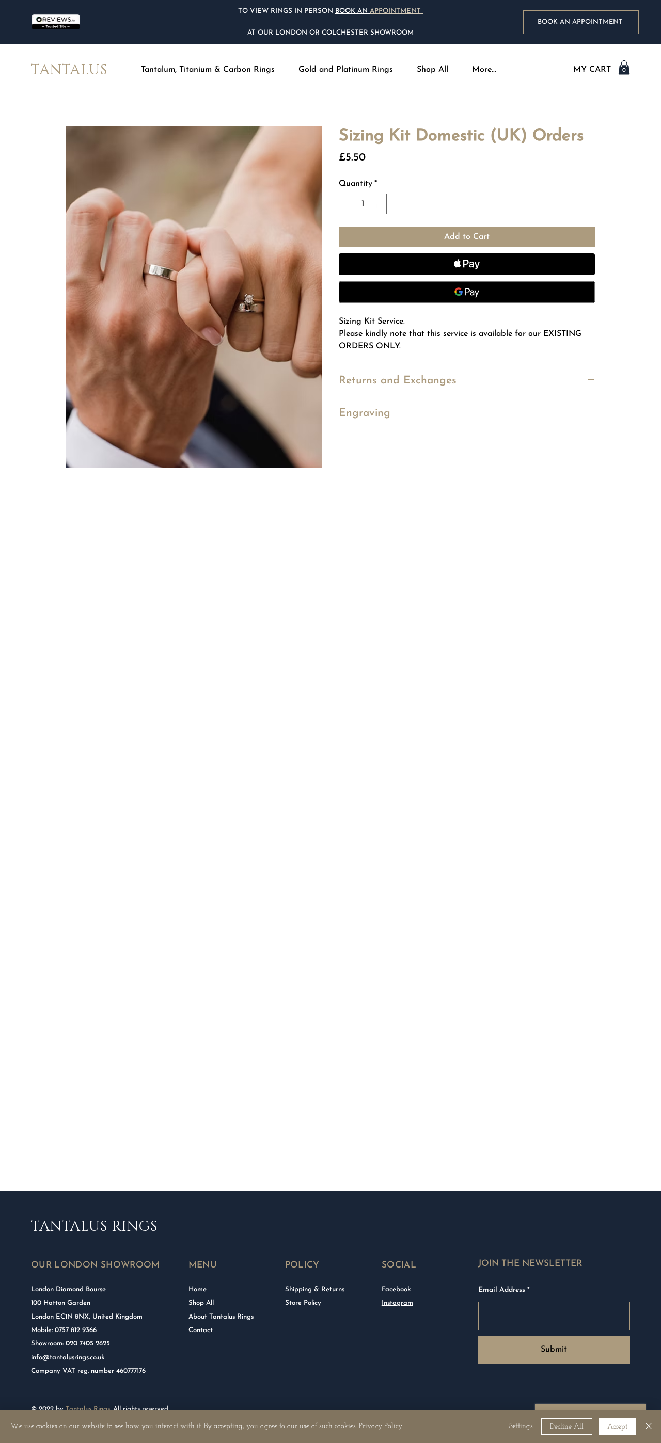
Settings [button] (521, 1426)
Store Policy (303, 1303)
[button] (208, 70)
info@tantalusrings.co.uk (68, 1357)
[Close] (648, 1426)
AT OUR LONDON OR (283, 32)
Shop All (201, 1303)
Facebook (396, 1289)
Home (197, 1289)
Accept (617, 1427)
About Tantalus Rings (221, 1316)
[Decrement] (347, 204)
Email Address (501, 1290)
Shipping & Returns (314, 1289)
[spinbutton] (363, 204)
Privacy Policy (380, 1426)
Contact (200, 1330)
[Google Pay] (467, 292)
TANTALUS (69, 69)
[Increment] (378, 204)
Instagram (397, 1303)
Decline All (567, 1427)
